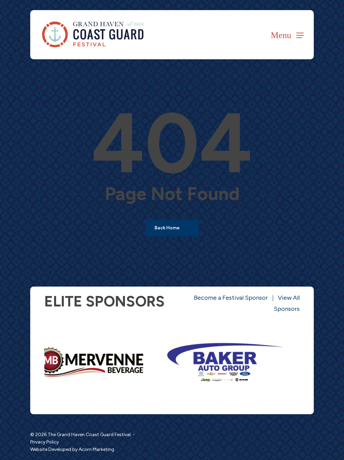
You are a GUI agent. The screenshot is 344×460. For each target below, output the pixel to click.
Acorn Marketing (96, 449)
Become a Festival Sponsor (231, 297)
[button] (287, 34)
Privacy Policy (44, 442)
